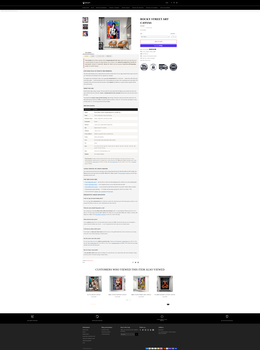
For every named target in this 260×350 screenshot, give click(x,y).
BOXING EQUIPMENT (101, 7)
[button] (146, 28)
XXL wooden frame (113, 161)
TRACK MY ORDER (165, 7)
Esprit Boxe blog (105, 329)
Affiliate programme (87, 340)
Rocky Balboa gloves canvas (91, 186)
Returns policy (86, 334)
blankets (96, 191)
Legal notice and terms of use (89, 336)
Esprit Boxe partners (106, 331)
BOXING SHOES (126, 7)
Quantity (173, 33)
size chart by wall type (125, 173)
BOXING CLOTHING (114, 7)
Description (88, 52)
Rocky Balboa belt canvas (90, 182)
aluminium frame (115, 243)
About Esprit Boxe (106, 334)
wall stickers (103, 191)
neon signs (110, 191)
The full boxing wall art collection (92, 189)
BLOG (92, 7)
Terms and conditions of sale (89, 338)
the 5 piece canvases (113, 189)
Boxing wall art (90, 260)
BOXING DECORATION (138, 7)
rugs (99, 191)
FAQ (84, 342)
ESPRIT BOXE (85, 7)
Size (141, 33)
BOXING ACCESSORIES (152, 7)
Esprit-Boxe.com (89, 348)
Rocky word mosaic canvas (91, 184)
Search (84, 331)
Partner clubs (85, 329)
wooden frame (95, 161)
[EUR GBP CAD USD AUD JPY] (167, 2)
